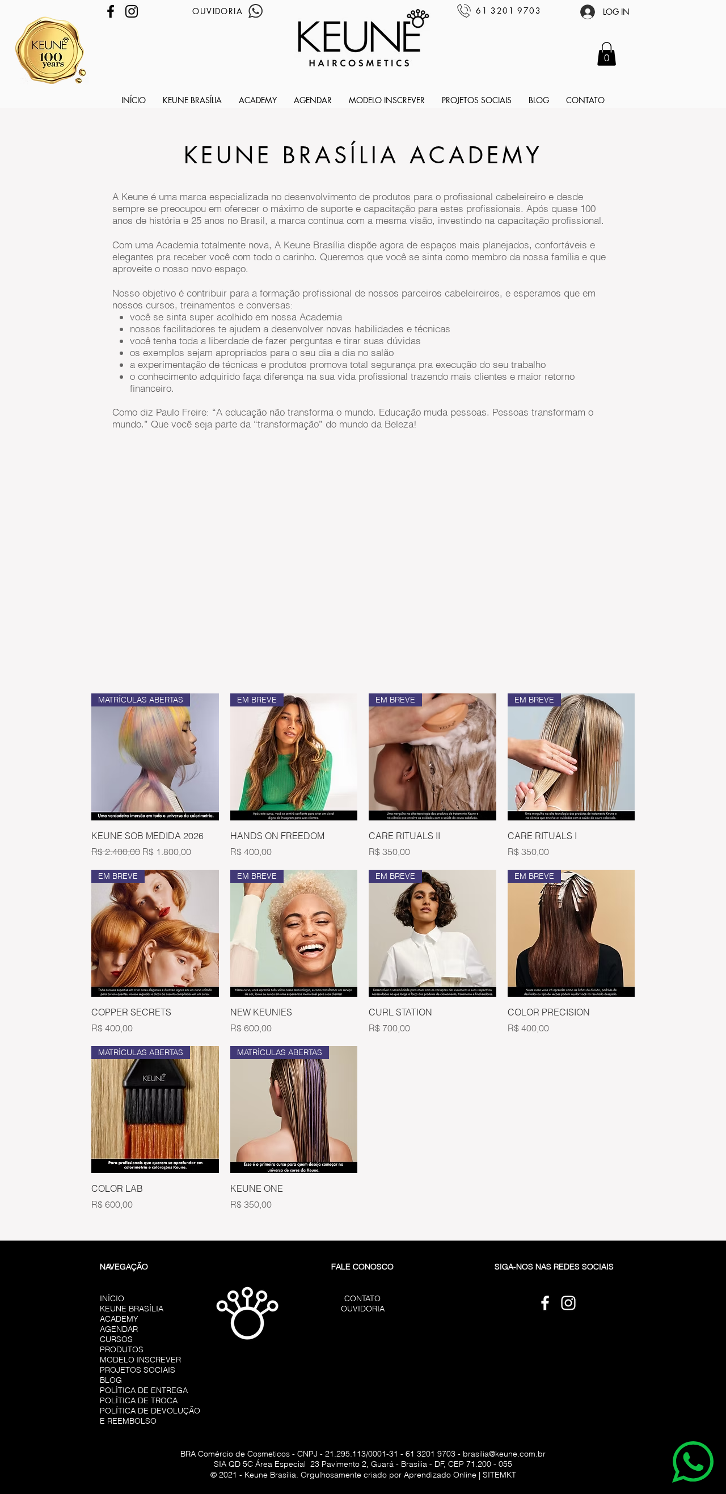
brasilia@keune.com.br (504, 1454)
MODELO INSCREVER (140, 1360)
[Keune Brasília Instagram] (131, 11)
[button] (607, 54)
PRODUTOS (121, 1349)
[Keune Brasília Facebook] (110, 11)
